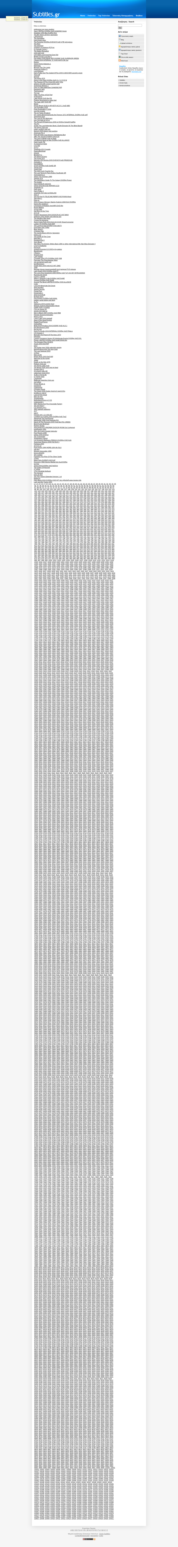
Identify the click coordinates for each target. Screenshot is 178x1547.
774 (64, 542)
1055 (54, 566)
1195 (96, 578)
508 (99, 520)
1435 (41, 604)
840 (53, 547)
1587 (76, 618)
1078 (76, 567)
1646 (98, 624)
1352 (72, 595)
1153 (79, 575)
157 (78, 493)
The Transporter (39, 437)
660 (67, 533)
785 (102, 542)
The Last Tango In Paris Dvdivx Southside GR (50, 173)
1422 (63, 602)
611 (56, 529)
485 (99, 518)
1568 (72, 617)
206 (88, 497)
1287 (103, 587)
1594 (107, 618)
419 (109, 513)
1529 (58, 613)
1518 (89, 611)
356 (49, 509)
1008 (86, 560)
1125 (40, 573)
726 (57, 538)
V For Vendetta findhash (42, 471)
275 (88, 502)
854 (102, 547)
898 (95, 551)
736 (92, 538)
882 (39, 551)
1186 (58, 578)
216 (42, 498)
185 (95, 495)
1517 (85, 611)
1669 (41, 627)
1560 (36, 617)
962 (78, 557)
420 (113, 513)
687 (81, 535)
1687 (41, 629)
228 (85, 498)
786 (106, 542)
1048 (103, 564)
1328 (45, 593)
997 (39, 560)
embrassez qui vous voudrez (44, 29)
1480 (81, 607)
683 (67, 535)
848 (81, 547)
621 (92, 529)
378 (46, 511)
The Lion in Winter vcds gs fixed (45, 138)
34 (113, 484)
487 (106, 518)
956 (57, 557)
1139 (101, 573)
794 (53, 544)
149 (49, 493)
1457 (58, 606)
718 (109, 537)
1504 (107, 609)
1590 (89, 618)
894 (81, 551)
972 (113, 557)
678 (49, 535)
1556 (98, 615)
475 (64, 518)
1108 (49, 571)
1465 (94, 606)
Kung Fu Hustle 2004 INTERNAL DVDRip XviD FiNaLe (53, 331)
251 (85, 500)
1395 (103, 598)
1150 (66, 575)
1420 (54, 602)
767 (39, 542)
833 (109, 546)
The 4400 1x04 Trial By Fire (43, 171)
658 (60, 533)
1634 (45, 624)
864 (57, 549)
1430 (98, 602)
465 (109, 517)
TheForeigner (39, 91)
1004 (68, 560)
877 (102, 549)
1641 (76, 624)
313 (60, 506)
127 (53, 491)
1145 (45, 575)
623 (99, 529)
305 (113, 504)
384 (67, 511)
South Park (38, 169)
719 (113, 537)
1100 (94, 569)
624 (102, 529)
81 (72, 487)
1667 (111, 626)
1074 (58, 567)
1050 (111, 564)
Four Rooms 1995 (40, 433)
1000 (50, 560)
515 (42, 522)
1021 (63, 562)
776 (71, 542)
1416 (36, 602)
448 (49, 517)
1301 (85, 589)
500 (71, 520)
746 (46, 540)
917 (81, 553)
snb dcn (36, 449)
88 (90, 487)
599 (95, 527)
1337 (85, 593)
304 (109, 504)
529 (92, 522)
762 (102, 540)
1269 (103, 586)
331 (42, 507)
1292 (45, 589)
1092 (58, 569)
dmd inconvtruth (39, 295)
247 (71, 500)
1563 (50, 617)
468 (39, 518)
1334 (72, 593)
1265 (85, 586)
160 (88, 493)
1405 (67, 600)
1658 (72, 626)
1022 (67, 562)
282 (113, 502)
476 (67, 518)
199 (64, 497)
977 (49, 558)
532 (102, 522)
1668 (36, 627)
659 (64, 533)
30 (102, 484)
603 (109, 527)
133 (74, 491)
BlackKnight (38, 251)
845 (71, 547)
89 (93, 487)
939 (78, 555)
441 (106, 515)
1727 (58, 633)
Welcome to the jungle (42, 358)
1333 (67, 593)
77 (61, 487)
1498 (81, 609)
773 (60, 542)
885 (49, 551)
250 (81, 500)
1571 (85, 617)
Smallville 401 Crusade (42, 149)
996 (35, 560)
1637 (58, 624)
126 (49, 491)
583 (39, 527)
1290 (36, 589)
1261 (67, 586)
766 (35, 542)
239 (42, 500)
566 (60, 526)
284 (39, 504)
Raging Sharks (39, 426)
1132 (71, 573)
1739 (111, 633)
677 (46, 535)
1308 (36, 591)
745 (42, 540)
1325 (111, 591)
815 (46, 546)
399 (39, 513)
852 (95, 547)
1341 (103, 593)
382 (60, 511)
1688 (45, 629)
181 (81, 495)
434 (81, 515)
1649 (111, 624)
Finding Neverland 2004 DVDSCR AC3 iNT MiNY (51, 215)
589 (60, 527)
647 (102, 531)
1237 (41, 584)
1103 (107, 569)
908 (49, 553)
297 (85, 504)
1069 (36, 567)
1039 (63, 564)
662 (74, 533)
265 (53, 502)
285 (42, 504)
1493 (58, 609)
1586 (72, 618)
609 (49, 529)
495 (53, 520)
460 (92, 517)
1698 (89, 629)
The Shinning (38, 46)
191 (35, 497)
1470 (36, 607)
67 (35, 487)
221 (60, 498)
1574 (98, 617)
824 (78, 546)
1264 (81, 586)
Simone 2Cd (38, 178)
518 (53, 522)
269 (67, 502)
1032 (111, 562)
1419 (50, 602)
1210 (81, 580)
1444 (81, 604)
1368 (63, 597)
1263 (76, 586)
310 (49, 506)
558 (113, 524)
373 (109, 509)
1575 (103, 617)
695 (109, 535)
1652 (45, 626)
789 (35, 544)
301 (99, 504)
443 (113, 515)
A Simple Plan (39, 231)
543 (60, 524)
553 (95, 524)
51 (74, 486)
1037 (54, 564)
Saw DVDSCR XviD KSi (42, 184)
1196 (101, 578)
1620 (63, 622)
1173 (83, 577)
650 (113, 531)
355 (46, 509)
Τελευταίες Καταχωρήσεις (122, 16)
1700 (98, 629)
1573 (94, 617)
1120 (99, 571)
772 (57, 542)
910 (57, 553)
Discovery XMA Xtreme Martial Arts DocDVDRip (50, 462)
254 (95, 500)
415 (95, 513)
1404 (63, 600)
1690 (54, 629)
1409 (85, 600)
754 (74, 540)
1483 (94, 607)
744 (39, 540)
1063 (89, 566)
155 (71, 493)
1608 (89, 620)
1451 (111, 604)
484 (95, 518)
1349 (58, 595)
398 (35, 513)
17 (68, 484)
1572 (89, 617)
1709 (58, 631)
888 (60, 551)
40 (46, 486)
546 (71, 524)
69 (40, 487)
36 (35, 486)
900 (102, 551)
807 (99, 544)
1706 (45, 631)
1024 (76, 562)
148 (46, 493)
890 (67, 551)
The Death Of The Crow (42, 237)
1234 (107, 582)
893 (78, 551)
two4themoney (39, 264)
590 (64, 527)
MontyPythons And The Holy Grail (46, 349)
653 (42, 533)
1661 (85, 626)
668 (95, 533)
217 (46, 498)
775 (67, 542)
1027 (89, 562)
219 (53, 498)
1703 (111, 629)
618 (81, 529)
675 (39, 535)
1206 (63, 580)
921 (95, 553)
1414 (107, 600)
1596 (36, 620)
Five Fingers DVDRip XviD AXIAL (45, 298)
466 (113, 517)
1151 (71, 575)
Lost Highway (39, 71)
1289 (111, 587)
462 (99, 517)
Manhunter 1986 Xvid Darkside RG (46, 420)
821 (67, 546)
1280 (72, 587)
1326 (36, 593)
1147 (53, 575)
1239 (50, 584)
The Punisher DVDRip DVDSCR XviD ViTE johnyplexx (53, 42)
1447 (94, 604)
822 (71, 546)
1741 (41, 635)
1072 (50, 567)
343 (85, 507)
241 (49, 500)
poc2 (35, 346)
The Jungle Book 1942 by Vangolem (47, 233)
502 (78, 520)
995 (113, 558)
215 (39, 498)
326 (106, 506)
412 (85, 513)
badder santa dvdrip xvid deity (44, 300)
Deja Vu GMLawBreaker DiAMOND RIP (48, 87)
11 (53, 484)
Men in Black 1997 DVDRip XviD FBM (47, 313)
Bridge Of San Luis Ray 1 (43, 57)
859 (39, 549)
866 (64, 549)
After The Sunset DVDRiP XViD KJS (46, 137)
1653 (50, 626)
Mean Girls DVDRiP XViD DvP (44, 460)
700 (46, 537)
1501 (94, 609)
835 (35, 547)
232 (99, 498)
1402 (54, 600)
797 (64, 544)
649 (109, 531)
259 (113, 500)
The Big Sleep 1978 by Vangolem (46, 35)
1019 (54, 562)
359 (60, 509)
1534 (81, 613)
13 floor (36, 353)
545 (67, 524)
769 (46, 542)
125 (46, 491)
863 (53, 549)
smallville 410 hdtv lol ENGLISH (45, 193)
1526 (45, 613)
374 (113, 509)
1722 (36, 633)
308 (42, 506)
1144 (40, 575)
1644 (89, 624)
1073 (54, 567)
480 (81, 518)
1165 (49, 577)
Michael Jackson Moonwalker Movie (47, 306)
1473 (50, 607)
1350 (63, 595)
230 (92, 498)
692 (99, 535)
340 (74, 507)
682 (64, 535)
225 (74, 498)
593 (74, 527)
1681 (94, 627)
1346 (45, 595)
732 (78, 538)
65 (111, 486)
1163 (40, 577)
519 (57, 522)
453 (67, 517)
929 (42, 555)
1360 (107, 595)
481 (85, 518)
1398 (36, 600)
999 (46, 560)
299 (92, 504)
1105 (36, 571)
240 (46, 500)
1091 (54, 569)
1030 (103, 562)
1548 (63, 615)
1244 (72, 584)
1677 (76, 627)
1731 (76, 633)
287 (49, 504)
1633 (41, 624)
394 (102, 511)
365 (81, 509)
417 (102, 513)
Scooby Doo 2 (39, 369)
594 (78, 527)
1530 (63, 613)
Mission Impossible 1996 (42, 451)
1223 (58, 582)
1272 (36, 587)
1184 (49, 578)
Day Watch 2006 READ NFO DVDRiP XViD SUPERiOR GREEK (56, 58)
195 (49, 497)
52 (77, 486)
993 (106, 558)
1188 (66, 578)
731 (74, 538)
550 (85, 524)
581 (113, 526)
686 (78, 535)
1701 (103, 629)
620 (88, 529)
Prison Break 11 (39, 384)
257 (106, 500)
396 (109, 511)
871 (81, 549)
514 (39, 522)
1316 (72, 591)
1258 (54, 586)
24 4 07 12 (37, 446)
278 (99, 502)
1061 (81, 566)
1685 (111, 627)
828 (92, 546)
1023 (72, 562)
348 (102, 507)
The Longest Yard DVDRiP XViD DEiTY (48, 226)
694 (106, 535)
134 (78, 491)
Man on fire (38, 355)
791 (42, 544)
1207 (67, 580)
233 (102, 498)
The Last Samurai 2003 (42, 351)
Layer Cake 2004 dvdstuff (43, 318)
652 (39, 533)
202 (74, 497)
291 (64, 504)
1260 (63, 586)
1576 (107, 617)
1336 (81, 593)
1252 (107, 584)
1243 (67, 584)
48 (67, 486)
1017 (45, 562)
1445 (85, 604)
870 (78, 549)
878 (106, 549)
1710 (63, 631)
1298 (72, 589)
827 (88, 546)
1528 (54, 613)
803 (85, 544)
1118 (91, 571)
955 (53, 557)
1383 (50, 598)
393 (99, 511)
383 (64, 511)
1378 (107, 597)
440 (102, 515)
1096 (76, 569)
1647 (103, 624)
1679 (85, 627)
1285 (94, 587)
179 (74, 495)
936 (67, 555)
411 (81, 513)
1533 (76, 613)
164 (102, 493)
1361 (111, 595)
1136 (88, 573)
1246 (81, 584)
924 (106, 553)
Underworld (38, 387)
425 (49, 515)
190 (113, 495)
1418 (45, 602)
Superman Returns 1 (41, 86)
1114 (74, 571)
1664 (98, 626)
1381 (41, 598)
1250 (98, 584)
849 (85, 547)
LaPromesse (38, 37)
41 (48, 486)
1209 (76, 580)
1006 (77, 560)
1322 (98, 591)
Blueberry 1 (38, 155)
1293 (50, 589)
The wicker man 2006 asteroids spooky (48, 347)
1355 (85, 595)
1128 (53, 573)
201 (71, 497)
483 (92, 518)
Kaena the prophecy (41, 204)
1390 (81, 598)
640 (78, 531)
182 (85, 495)
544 (64, 524)
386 (74, 511)
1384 (54, 598)
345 (92, 507)
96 (111, 487)
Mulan (36, 104)
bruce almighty (39, 453)
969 (102, 557)
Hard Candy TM (39, 142)
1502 (98, 609)
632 (49, 531)
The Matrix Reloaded (41, 51)
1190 (75, 578)
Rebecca (37, 478)
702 (53, 537)
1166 (53, 577)
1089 (45, 569)
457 (81, 517)
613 (63, 529)
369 (95, 509)
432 (74, 515)
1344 (36, 595)
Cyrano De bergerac (41, 220)
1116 (82, 571)
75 (56, 487)
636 (64, 531)
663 (78, 533)
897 (92, 551)
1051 (36, 566)
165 (106, 493)
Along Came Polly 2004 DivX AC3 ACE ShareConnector (53, 222)
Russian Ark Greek (40, 275)
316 (70, 506)
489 (113, 518)
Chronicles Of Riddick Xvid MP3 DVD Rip (48, 206)
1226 (72, 582)
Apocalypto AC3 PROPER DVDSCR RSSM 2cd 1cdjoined (54, 427)
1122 (108, 571)
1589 (85, 618)
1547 (58, 615)
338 (67, 507)
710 (81, 537)
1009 (90, 560)
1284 (89, 587)
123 (39, 491)
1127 (49, 573)
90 (95, 487)
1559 (111, 615)
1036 (50, 564)
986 (81, 558)
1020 (58, 562)
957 (60, 557)
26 (92, 484)
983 (71, 558)
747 (49, 540)
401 (46, 513)
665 (85, 533)
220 (57, 498)
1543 (41, 615)
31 (105, 484)
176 (64, 495)
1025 (81, 562)
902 (109, 551)
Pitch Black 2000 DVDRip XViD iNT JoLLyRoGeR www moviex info (57, 480)
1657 (67, 626)
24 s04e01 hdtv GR (41, 371)
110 (76, 489)
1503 (103, 609)
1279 (67, 587)
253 (92, 500)
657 (57, 533)
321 (88, 506)
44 (56, 486)
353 (39, 509)
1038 (58, 564)
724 (49, 538)
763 (106, 540)
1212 (89, 580)
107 (65, 489)
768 (42, 542)
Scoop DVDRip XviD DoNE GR (45, 166)
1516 (80, 611)
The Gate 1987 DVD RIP (42, 102)
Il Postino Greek (39, 389)
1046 (94, 564)
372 (106, 509)
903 (113, 551)
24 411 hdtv (38, 209)
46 (61, 486)
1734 (89, 633)
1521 (103, 611)
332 (46, 507)
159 (85, 493)
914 (70, 553)
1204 (54, 580)
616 (74, 529)
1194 (92, 578)
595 (81, 527)
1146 (49, 575)
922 (99, 553)
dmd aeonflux (39, 287)
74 (54, 487)
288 (53, 504)
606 (39, 529)
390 (88, 511)
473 (57, 518)
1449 (103, 604)
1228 (81, 582)
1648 (107, 624)
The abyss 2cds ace (41, 127)
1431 (103, 602)
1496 (72, 609)
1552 (81, 615)
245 (64, 500)
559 (35, 526)
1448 (98, 604)
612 (60, 529)
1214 (98, 580)
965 (88, 557)
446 (42, 517)
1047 (98, 564)
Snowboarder (39, 398)
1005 (72, 560)
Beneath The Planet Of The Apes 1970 (47, 335)
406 (64, 513)
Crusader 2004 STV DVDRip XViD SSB (48, 258)
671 (106, 533)
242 (53, 500)
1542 (36, 615)
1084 (103, 567)
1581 (50, 618)
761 (99, 540)
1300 (81, 589)
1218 (36, 582)
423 (42, 515)
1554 (89, 615)
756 (81, 540)
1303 (94, 589)
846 (74, 547)
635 (60, 531)
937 (71, 555)
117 (99, 489)
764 (109, 540)
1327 (41, 593)
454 (71, 517)
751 (64, 540)
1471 (41, 607)
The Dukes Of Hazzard (42, 467)
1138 (96, 573)
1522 (107, 611)
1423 (67, 602)
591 (67, 527)
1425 (76, 602)
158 (81, 493)
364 (78, 509)
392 (95, 511)
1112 (66, 571)
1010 (95, 560)
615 (70, 529)
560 (39, 526)
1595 (111, 618)
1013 (108, 560)
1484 (98, 607)
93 (103, 487)
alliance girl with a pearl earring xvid (46, 84)
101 (44, 489)
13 (58, 484)
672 (109, 533)
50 (72, 486)
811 (113, 544)
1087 (36, 569)
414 (92, 513)
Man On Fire (38, 397)
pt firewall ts (38, 97)
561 (42, 526)
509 (102, 520)
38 (40, 486)
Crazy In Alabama (40, 246)
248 (74, 500)
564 (53, 526)
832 (106, 546)
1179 (109, 577)
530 (95, 522)
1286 (98, 587)
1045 (89, 564)
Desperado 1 (38, 293)
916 (77, 553)
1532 (72, 613)
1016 (41, 562)
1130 (62, 573)
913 (67, 553)
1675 (67, 627)
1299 (76, 589)
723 (46, 538)
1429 (94, 602)
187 (102, 495)
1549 (67, 615)
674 (35, 535)
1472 (45, 607)
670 (102, 533)
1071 (45, 567)
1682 (98, 627)
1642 (81, 624)
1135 (83, 573)
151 (57, 493)
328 (113, 506)
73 (51, 487)
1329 (50, 593)
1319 (85, 591)
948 (109, 555)
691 (95, 535)
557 (109, 524)
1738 (107, 633)
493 (46, 520)
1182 (40, 578)
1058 (67, 566)
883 (42, 551)
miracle (36, 153)
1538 (98, 613)
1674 (63, 627)
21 (79, 484)
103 (51, 489)
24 (86, 484)
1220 (45, 582)
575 (92, 526)
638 (71, 531)
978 (53, 558)
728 (64, 538)
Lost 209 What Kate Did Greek (44, 286)
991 (99, 558)
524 (74, 522)
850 (88, 547)
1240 (54, 584)
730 (71, 538)
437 (92, 515)
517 (49, 522)
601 (102, 527)
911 (60, 553)
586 (49, 527)
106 (62, 489)
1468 (107, 606)
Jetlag (36, 360)
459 (88, 517)
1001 (55, 560)
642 (85, 531)
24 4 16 (36, 213)
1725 (50, 633)
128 (57, 491)
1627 (94, 622)
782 (92, 542)
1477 (67, 607)
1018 (50, 562)
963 (81, 557)
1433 (111, 602)
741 (109, 538)
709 (78, 537)
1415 (111, 600)
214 (35, 498)
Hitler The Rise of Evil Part (43, 95)
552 (92, 524)
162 (95, 493)
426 (53, 515)
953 (46, 557)
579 (106, 526)
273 (81, 502)
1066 (103, 566)
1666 (107, 626)
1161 (113, 575)
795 (57, 544)
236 (113, 498)
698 (39, 537)
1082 (94, 567)
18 (71, 484)
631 (46, 531)
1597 (41, 620)
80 (69, 487)
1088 (41, 569)
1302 (89, 589)
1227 (76, 582)
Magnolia (37, 66)
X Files (36, 458)
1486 (107, 607)
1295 (58, 589)
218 (49, 498)
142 (106, 491)
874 (92, 549)
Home (82, 16)
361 (67, 509)
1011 (99, 560)
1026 (85, 562)
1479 (76, 607)
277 (95, 502)
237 (35, 500)
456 (78, 517)
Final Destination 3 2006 (42, 109)
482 (88, 518)
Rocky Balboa (39, 207)
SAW (35, 267)
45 (59, 486)
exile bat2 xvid (39, 53)
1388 (72, 598)
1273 (41, 587)
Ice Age (36, 464)
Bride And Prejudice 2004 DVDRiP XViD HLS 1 (50, 326)
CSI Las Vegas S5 (40, 309)
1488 (36, 609)
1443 (76, 604)
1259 (58, 586)
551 (88, 524)
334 (53, 507)
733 (81, 538)
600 (99, 527)
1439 (58, 604)
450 (57, 517)
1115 (78, 571)
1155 (88, 575)
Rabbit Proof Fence (41, 322)
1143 (36, 575)
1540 (107, 613)
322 (92, 506)
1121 (104, 571)
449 (53, 517)
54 (82, 486)
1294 (54, 589)
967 (95, 557)
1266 (89, 586)
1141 (109, 573)
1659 (76, 626)
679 (53, 535)
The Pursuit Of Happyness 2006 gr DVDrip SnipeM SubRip (54, 122)
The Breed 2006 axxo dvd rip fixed (46, 367)
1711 (67, 631)
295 (78, 504)
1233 (103, 582)
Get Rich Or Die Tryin (41, 211)
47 (64, 486)
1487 (111, 607)
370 (99, 509)
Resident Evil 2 (39, 240)
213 (113, 497)
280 (106, 502)
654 (46, 533)
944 (95, 555)
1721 (111, 631)
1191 (79, 578)
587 (53, 527)
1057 (63, 566)
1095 (72, 569)
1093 (63, 569)
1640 (72, 624)
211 (106, 497)
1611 (103, 620)
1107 (45, 571)
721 (39, 538)
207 (92, 497)
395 (106, 511)
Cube (36, 284)
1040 (67, 564)
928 (39, 555)
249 (78, 500)
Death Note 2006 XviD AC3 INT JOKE (47, 266)
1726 (54, 633)
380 (53, 511)
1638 (63, 624)
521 (64, 522)
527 (85, 522)
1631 (111, 622)
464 (106, 517)
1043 (81, 564)
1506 (36, 611)
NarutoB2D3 (38, 164)
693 (102, 535)
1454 (45, 606)
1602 (63, 620)
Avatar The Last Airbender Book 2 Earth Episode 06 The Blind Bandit (58, 126)
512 (113, 520)
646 (99, 531)
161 (92, 493)
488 (109, 518)
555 (102, 524)
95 (108, 487)
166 (109, 493)
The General (38, 473)
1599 (50, 620)
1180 (113, 577)
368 (92, 509)
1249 (94, 584)
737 (95, 538)
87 (87, 487)
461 (95, 517)
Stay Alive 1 (38, 198)
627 (113, 529)
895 (85, 551)
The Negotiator (39, 38)
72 (48, 487)
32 (107, 484)
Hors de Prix (38, 475)
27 (94, 484)
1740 (36, 635)
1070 (41, 567)
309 (46, 506)
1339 (94, 593)
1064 (94, 566)
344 (88, 507)
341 (78, 507)
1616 (45, 622)
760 (95, 540)
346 (95, 507)
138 (92, 491)
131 (67, 491)
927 (35, 555)
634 (57, 531)
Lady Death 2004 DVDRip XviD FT (46, 271)
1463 (85, 606)
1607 (85, 620)
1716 (89, 631)
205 (85, 497)
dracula (36, 77)
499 (67, 520)
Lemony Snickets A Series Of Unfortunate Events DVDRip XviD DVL (58, 338)
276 (92, 502)
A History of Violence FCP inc (44, 47)
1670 (45, 627)
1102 (102, 569)
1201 (41, 580)
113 (86, 489)
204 (81, 497)
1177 (101, 577)
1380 (36, 598)
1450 (107, 604)
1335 (76, 593)
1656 (63, 626)
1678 (81, 627)
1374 (89, 597)
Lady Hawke (38, 257)
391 (92, 511)
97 (113, 487)
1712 (72, 631)
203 (78, 497)
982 (67, 558)
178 (71, 495)
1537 (94, 613)
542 (57, 524)
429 (64, 515)
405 (60, 513)
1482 (89, 607)
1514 (72, 611)
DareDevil (37, 386)
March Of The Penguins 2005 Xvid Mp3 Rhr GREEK (52, 422)
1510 (54, 611)
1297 (67, 589)
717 (106, 537)
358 (57, 509)
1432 (107, 602)
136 (85, 491)
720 (35, 538)
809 (106, 544)
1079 (81, 567)
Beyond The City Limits (42, 67)
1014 (112, 560)
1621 (67, 622)
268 (64, 502)
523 (71, 522)
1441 (67, 604)
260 (35, 502)
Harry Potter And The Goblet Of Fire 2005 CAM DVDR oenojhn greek (58, 73)
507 (95, 520)
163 (99, 493)
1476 (63, 607)
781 (88, 542)
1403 (58, 600)
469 (42, 518)
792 (46, 544)
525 (78, 522)
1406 (72, 600)
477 (71, 518)
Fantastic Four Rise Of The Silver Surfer (48, 457)
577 (99, 526)
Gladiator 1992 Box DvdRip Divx (45, 33)
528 (88, 522)
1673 (58, 627)
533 (106, 522)
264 (49, 502)
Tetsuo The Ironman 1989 (43, 177)
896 (88, 551)
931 (49, 555)
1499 (85, 609)
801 (78, 544)
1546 (54, 615)
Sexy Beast (38, 242)
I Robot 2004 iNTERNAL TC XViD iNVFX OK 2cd (51, 60)
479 (78, 518)
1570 (81, 617)
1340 (98, 593)
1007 (81, 560)
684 (71, 535)
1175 (92, 577)
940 (81, 555)
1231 (94, 582)
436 (88, 515)
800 (74, 544)
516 (46, 522)
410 (78, 513)
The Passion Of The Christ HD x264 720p (48, 82)
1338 (89, 593)
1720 (107, 631)
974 (39, 558)
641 (81, 531)
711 (85, 537)
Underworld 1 (39, 402)
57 (90, 486)
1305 (103, 589)
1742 (45, 635)
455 (74, 517)
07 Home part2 (39, 377)
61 (100, 486)
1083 (98, 567)
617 (77, 529)
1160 (109, 575)
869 (74, 549)
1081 (89, 567)
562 (46, 526)
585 (46, 527)
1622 (72, 622)
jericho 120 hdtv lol (40, 311)
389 (85, 511)
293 (71, 504)
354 (42, 509)
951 (39, 557)
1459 (67, 606)
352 (35, 509)
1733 (85, 633)
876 (99, 549)
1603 (67, 620)
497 (60, 520)
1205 (58, 580)
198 (60, 497)
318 (77, 506)
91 (98, 487)
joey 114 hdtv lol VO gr (42, 120)
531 (99, 522)
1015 (36, 562)
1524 (36, 613)
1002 (59, 560)
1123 (112, 571)
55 (85, 486)
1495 (67, 609)
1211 (85, 580)
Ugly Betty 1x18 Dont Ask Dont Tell (46, 55)
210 (102, 497)
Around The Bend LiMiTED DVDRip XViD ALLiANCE (52, 282)
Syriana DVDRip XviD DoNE (44, 280)
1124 (36, 573)
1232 (98, 582)
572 (81, 526)
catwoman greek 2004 (42, 373)
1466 (98, 606)
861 (46, 549)
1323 (103, 591)
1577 (111, 617)
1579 (41, 618)
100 (41, 489)
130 (64, 491)
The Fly (36, 124)
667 (92, 533)
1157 (96, 575)
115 (92, 489)
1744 (54, 635)
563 (49, 526)
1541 (111, 613)
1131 (66, 573)
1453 (41, 606)
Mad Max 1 (38, 238)
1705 (41, 631)
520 (60, 522)
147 (42, 493)
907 (46, 553)
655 (49, 533)
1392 (89, 598)
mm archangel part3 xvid (42, 262)
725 (53, 538)
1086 (111, 567)
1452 (36, 606)
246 (67, 500)
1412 (98, 600)
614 (67, 529)
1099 (89, 569)
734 (85, 538)
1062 (85, 566)
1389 (76, 598)
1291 (41, 589)
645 (95, 531)
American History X (40, 69)
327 (109, 506)
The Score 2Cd (39, 158)
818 (57, 546)
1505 (111, 609)
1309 (41, 591)
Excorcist (37, 247)
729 (67, 538)
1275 (50, 587)
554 (99, 524)
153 (64, 493)
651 (35, 533)
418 (106, 513)
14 (60, 484)
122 (35, 491)
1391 (85, 598)
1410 (89, 600)
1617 (50, 622)
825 (81, 546)
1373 (85, 597)
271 (74, 502)
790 (39, 544)
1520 (98, 611)
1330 (54, 593)
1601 (58, 620)
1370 (72, 597)
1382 (45, 598)
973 (35, 558)
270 (71, 502)
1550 (72, 615)
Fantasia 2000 (39, 444)
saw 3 (36, 413)
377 (42, 511)
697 (35, 537)
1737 (103, 633)
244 (60, 500)
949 (113, 555)
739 (102, 538)
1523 (111, 611)
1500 (89, 609)
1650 (36, 626)
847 (78, 547)
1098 (85, 569)
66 (113, 486)
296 (81, 504)
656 (53, 533)
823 (74, 546)
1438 (54, 604)
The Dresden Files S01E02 (43, 342)
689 (88, 535)
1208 (72, 580)
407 (67, 513)
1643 (85, 624)
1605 (76, 620)
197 (57, 497)
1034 (41, 564)
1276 (54, 587)
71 (46, 487)
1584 (63, 618)
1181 (36, 578)
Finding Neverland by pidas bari (45, 100)
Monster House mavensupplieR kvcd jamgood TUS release (55, 269)
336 (60, 507)
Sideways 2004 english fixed (44, 304)
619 (85, 529)
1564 (54, 617)
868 (71, 549)
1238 (45, 584)
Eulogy (36, 62)
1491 (50, 609)
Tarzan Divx (38, 167)
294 (74, 504)
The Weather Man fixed (42, 218)
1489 (41, 609)
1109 (53, 571)
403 (53, 513)
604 (113, 527)
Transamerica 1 (39, 175)
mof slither (37, 382)
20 (76, 484)
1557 (103, 615)
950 (35, 557)
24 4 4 (36, 147)
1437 (50, 604)
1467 (103, 606)
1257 (50, 586)
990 (95, 558)
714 (95, 537)
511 (109, 520)
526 (81, 522)
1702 (107, 629)
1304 (98, 589)
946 (102, 555)
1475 (58, 607)
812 (35, 546)
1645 (94, 624)
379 (49, 511)
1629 (103, 622)
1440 (63, 604)
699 (42, 537)
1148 (58, 575)
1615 (41, 622)
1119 (95, 571)
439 (99, 515)
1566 (63, 617)
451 (60, 517)
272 (78, 502)
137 (88, 491)
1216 (107, 580)
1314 (63, 591)
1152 (75, 575)
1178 (105, 577)
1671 (50, 627)
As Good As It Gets (40, 144)
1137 (92, 573)
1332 (63, 593)
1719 (103, 631)
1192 (83, 578)
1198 (109, 578)
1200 (36, 580)
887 (57, 551)
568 (67, 526)
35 (115, 484)
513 (35, 522)
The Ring (37, 44)
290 (60, 504)
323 (95, 506)
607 (42, 529)
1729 (67, 633)
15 (63, 484)
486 (102, 518)
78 (64, 487)
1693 (67, 629)
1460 (72, 606)
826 (85, 546)
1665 (103, 626)
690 (92, 535)
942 (88, 555)
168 (35, 495)
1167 (58, 577)
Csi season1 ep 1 (40, 407)
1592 (98, 618)
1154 (83, 575)
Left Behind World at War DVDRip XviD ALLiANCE (51, 140)
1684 (107, 627)
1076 (67, 567)
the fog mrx (38, 329)
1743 (50, 635)
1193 (88, 578)
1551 (76, 615)
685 (74, 535)
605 (35, 529)
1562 (45, 617)
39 (43, 486)
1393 (94, 598)
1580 (45, 618)
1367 (58, 597)
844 (67, 547)
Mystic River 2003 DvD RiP (43, 357)
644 (92, 531)
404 (57, 513)
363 (74, 509)
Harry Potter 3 (39, 191)
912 (63, 553)
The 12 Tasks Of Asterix (42, 113)
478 (74, 518)
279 (102, 502)
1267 (94, 586)
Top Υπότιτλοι (104, 16)
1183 (45, 578)
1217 (111, 580)
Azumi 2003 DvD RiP (41, 344)
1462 (81, 606)
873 (88, 549)
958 (64, 557)
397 (113, 511)
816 (49, 546)
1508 (45, 611)
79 (67, 487)
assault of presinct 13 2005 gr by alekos (48, 249)
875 (95, 549)
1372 (81, 597)
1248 (89, 584)
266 (57, 502)
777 (74, 542)
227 (81, 498)
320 (85, 506)
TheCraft (37, 75)
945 (99, 555)
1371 (76, 597)
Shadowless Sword (41, 438)
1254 (36, 586)
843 (64, 547)
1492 (54, 609)
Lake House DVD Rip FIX (43, 98)
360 (64, 509)
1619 (58, 622)
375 (35, 511)
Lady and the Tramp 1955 (43, 482)
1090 (50, 569)
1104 (111, 569)
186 (99, 495)
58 (93, 486)
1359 (103, 595)
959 (67, 557)
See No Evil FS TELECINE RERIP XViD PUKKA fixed (52, 197)
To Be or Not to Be (40, 375)
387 (78, 511)
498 (64, 520)
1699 (94, 629)
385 (71, 511)
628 (35, 531)
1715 (85, 631)
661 (71, 533)
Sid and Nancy (39, 406)
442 (109, 515)
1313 (58, 591)
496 (57, 520)
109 (72, 489)
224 (71, 498)
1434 (36, 604)
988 (88, 558)
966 (92, 557)
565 (57, 526)
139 (95, 491)
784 (99, 542)
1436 (45, 604)
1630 (107, 622)
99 (38, 489)
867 (67, 549)
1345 (41, 595)
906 (42, 553)
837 (42, 547)
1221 (50, 582)
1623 (76, 622)
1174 (88, 577)
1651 (41, 626)
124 (42, 491)
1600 (54, 620)
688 (85, 535)
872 (85, 549)
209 (99, 497)
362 (71, 509)
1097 (81, 569)
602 (106, 527)
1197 (105, 578)
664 (81, 533)
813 (39, 546)
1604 (72, 620)
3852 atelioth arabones (42, 409)
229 (88, 498)
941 (85, 555)
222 (64, 498)
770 (49, 542)
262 (42, 502)
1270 (107, 586)
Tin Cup (36, 93)
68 (38, 487)
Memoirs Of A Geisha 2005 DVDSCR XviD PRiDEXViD (53, 160)
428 (60, 515)
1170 (71, 577)
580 (109, 526)
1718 (98, 631)
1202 (45, 580)
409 (74, 513)
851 (92, 547)
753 (71, 540)
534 (109, 522)
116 (96, 489)
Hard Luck (37, 235)
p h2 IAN (37, 146)
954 (49, 557)
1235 (111, 582)
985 (78, 558)
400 (42, 513)
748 (53, 540)
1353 (76, 595)
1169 (66, 577)
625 (106, 529)
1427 (85, 602)
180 (78, 495)
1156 (92, 575)
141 (102, 491)
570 (74, 526)
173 (53, 495)
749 (57, 540)
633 (53, 531)
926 (113, 553)
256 (102, 500)
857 (113, 547)
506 (92, 520)
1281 (76, 587)
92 (100, 487)
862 (49, 549)
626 (109, 529)
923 (102, 553)
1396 (107, 598)
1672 (54, 627)
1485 (103, 607)
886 (53, 551)
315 (67, 506)
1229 (85, 582)
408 (71, 513)
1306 (107, 589)
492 (42, 520)
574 (88, 526)
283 (35, 504)
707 (71, 537)
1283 (85, 587)
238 (39, 500)
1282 (81, 587)
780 (85, 542)
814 (42, 546)
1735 (94, 633)
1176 (96, 577)
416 (99, 513)
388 (81, 511)
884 (46, 551)
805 (92, 544)
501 (74, 520)
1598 (45, 620)
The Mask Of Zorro (40, 157)
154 (67, 493)
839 (49, 547)
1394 (98, 598)
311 (53, 506)
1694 (72, 629)
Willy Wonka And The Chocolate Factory (48, 404)
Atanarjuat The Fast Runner (43, 418)
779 (81, 542)
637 (67, 531)
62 (103, 486)
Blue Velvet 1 (38, 229)
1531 (67, 613)
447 (46, 517)
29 (100, 484)
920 (92, 553)
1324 (107, 591)
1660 (81, 626)
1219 (41, 582)
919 (88, 553)
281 (109, 502)
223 (67, 498)
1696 (81, 629)
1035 (45, 564)
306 (35, 506)
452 (64, 517)
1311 (49, 591)
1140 (105, 573)
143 (109, 491)
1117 (87, 571)
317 (74, 506)
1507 (41, 611)
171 (46, 495)
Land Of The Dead (40, 395)
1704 (36, 631)
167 (113, 493)
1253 (111, 584)
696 (113, 535)
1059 (72, 566)
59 (95, 486)
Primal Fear (38, 291)
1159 (105, 575)
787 (109, 542)
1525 (41, 613)
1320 (89, 591)
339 (71, 507)
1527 (50, 613)
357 (53, 509)
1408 (81, 600)
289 (57, 504)
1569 (76, 617)
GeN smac (37, 189)
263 (46, 502)
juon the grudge (39, 111)
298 (88, 504)
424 (46, 515)
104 (55, 489)
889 (64, 551)
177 (67, 495)
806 (95, 544)
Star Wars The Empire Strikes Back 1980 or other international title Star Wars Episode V (65, 244)
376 (39, 511)
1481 (85, 607)
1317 (76, 591)
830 (99, 546)
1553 (85, 615)
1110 (58, 571)
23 (84, 484)
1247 (85, 584)
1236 (36, 584)
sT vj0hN (37, 469)
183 (88, 495)
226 (78, 498)
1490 (45, 609)
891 (71, 551)
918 (85, 553)
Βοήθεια (139, 16)
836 (39, 547)
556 (106, 524)
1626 (89, 622)
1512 (63, 611)
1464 (89, 606)
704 (60, 537)
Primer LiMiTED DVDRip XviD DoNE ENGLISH (50, 340)
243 (57, 500)
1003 (64, 560)
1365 (50, 597)
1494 (63, 609)
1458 (63, 606)
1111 (62, 571)
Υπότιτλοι (92, 16)
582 (35, 527)
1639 (67, 624)
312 (56, 506)
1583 (58, 618)
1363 (41, 597)
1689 (50, 629)
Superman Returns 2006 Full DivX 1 (46, 442)
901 (106, 551)
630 (42, 531)
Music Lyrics (38, 317)
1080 (85, 567)
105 (58, 489)
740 (106, 538)
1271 (111, 586)
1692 (63, 629)
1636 (54, 624)
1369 (67, 597)
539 (46, 524)
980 (60, 558)
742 (113, 538)
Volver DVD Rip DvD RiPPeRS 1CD (46, 186)
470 (46, 518)
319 (81, 506)
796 (60, 544)
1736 (98, 633)
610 (53, 529)
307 (39, 506)
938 (74, 555)
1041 (72, 564)
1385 (58, 598)
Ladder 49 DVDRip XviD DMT (44, 224)
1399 (41, 600)
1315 (67, 591)
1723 (41, 633)
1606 (81, 620)
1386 (63, 598)
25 (89, 484)
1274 (45, 587)
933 (57, 555)
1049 (107, 564)
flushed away (38, 297)
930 (46, 555)
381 (57, 511)
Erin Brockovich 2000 (41, 327)
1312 (54, 591)
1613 (111, 620)
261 (39, 502)
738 (99, 538)
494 (49, 520)
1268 (98, 586)
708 (74, 537)
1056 (58, 566)
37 (38, 486)
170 (42, 495)
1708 (54, 631)
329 (35, 507)
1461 (76, 606)
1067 (107, 566)
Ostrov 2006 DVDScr (41, 435)
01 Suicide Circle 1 (40, 49)
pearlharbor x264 (40, 429)
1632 (36, 624)
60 (98, 486)
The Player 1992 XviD (41, 366)
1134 (79, 573)
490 (35, 520)
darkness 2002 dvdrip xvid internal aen (47, 217)
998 (42, 560)
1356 (89, 595)
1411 (94, 600)
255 (99, 500)
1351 (67, 595)
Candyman (38, 378)
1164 (45, 577)
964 (85, 557)
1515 (76, 611)
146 (39, 493)
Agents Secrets (39, 289)
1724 (45, 633)
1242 (63, 584)
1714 (80, 631)
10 (50, 484)
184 (92, 495)
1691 (58, 629)
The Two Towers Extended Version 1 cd (48, 477)
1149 (62, 575)
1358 (98, 595)
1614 (36, 622)
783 (95, 542)
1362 (36, 597)
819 (60, 546)
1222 (54, 582)
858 (35, 549)
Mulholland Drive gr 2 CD (43, 400)
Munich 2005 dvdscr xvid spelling (45, 131)
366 (85, 509)
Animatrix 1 (38, 162)
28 (97, 484)
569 (71, 526)
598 (92, 527)
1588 (81, 618)
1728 (63, 633)
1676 (72, 627)
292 (67, 504)
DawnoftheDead (39, 151)
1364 (45, 597)
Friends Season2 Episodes (43, 315)
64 (108, 486)
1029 (98, 562)
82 (74, 487)
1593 (103, 618)
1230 (89, 582)
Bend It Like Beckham (41, 424)
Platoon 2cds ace (40, 364)
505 (88, 520)
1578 (36, 618)
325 (102, 506)
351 (113, 507)
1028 (94, 562)
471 (49, 518)
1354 (81, 595)
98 (35, 489)
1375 (94, 597)
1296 (63, 589)
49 (69, 486)
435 (85, 515)
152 (60, 493)
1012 (103, 560)
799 (71, 544)
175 (60, 495)
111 (79, 489)
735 (88, 538)
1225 (67, 582)
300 (95, 504)
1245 (76, 584)
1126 (45, 573)
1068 (111, 566)
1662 (89, 626)
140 (99, 491)
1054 (50, 566)
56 (87, 486)
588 (57, 527)
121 (113, 489)
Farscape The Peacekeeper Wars (46, 260)
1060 (76, 566)
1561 (41, 617)
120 (110, 489)
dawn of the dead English (43, 320)
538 (42, 524)
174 (57, 495)
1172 (79, 577)
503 (81, 520)
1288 (107, 587)
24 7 (35, 411)
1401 (50, 600)
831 (102, 546)
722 (42, 538)
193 (42, 497)
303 (106, 504)
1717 (94, 631)
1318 (80, 591)
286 (46, 504)
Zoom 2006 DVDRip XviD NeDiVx (46, 466)
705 (64, 537)
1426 (81, 602)
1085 (107, 567)
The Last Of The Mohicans (43, 118)
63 (106, 486)
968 (99, 557)
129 (60, 491)
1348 (54, 595)
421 (35, 515)
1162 (36, 577)
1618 (54, 622)
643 (88, 531)
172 (49, 495)
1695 (76, 629)
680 (57, 535)
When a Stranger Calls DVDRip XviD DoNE (49, 278)
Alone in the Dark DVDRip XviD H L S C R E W (50, 80)
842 (60, 547)
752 (67, 540)
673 (113, 533)
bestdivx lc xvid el (40, 393)
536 (35, 524)
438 (95, 515)
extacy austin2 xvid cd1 (42, 129)
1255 (41, 586)
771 (53, 542)
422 (39, 515)
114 (89, 489)
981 (64, 558)
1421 (58, 602)
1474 (54, 607)
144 (113, 491)
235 (109, 498)
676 (42, 535)
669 (99, 533)
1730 (72, 633)
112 (82, 489)
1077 (72, 567)
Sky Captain (38, 455)
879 (109, 549)
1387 (67, 598)
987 (85, 558)
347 (99, 507)
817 (53, 546)
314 (63, 506)
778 (78, 542)
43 (54, 486)
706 (67, 537)
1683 (103, 627)
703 (57, 537)
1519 (94, 611)
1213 (94, 580)
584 (42, 527)
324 (99, 506)
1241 (58, 584)
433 (78, 515)
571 (78, 526)
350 (109, 507)
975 (42, 558)
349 (106, 507)
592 (71, 527)
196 (53, 497)
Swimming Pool (39, 117)
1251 (103, 584)
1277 (58, 587)
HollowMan (38, 324)
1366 (54, 597)
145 (35, 493)
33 (110, 484)
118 (103, 489)
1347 (50, 595)
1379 (111, 597)
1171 (75, 577)
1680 (89, 627)
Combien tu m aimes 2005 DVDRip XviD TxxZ (50, 417)
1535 (85, 613)
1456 (54, 606)
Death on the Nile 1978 (42, 362)
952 (42, 557)
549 (81, 524)
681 (60, 535)
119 (106, 489)
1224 (63, 582)
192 (39, 497)
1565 (58, 617)
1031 (107, 562)
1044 (85, 564)
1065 (98, 566)
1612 (107, 620)
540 (49, 524)
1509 (50, 611)
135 (81, 491)
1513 (67, 611)
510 (106, 520)
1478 (72, 607)
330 (39, 507)
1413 (103, 600)
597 (88, 527)
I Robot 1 (37, 253)
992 (102, 558)
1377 (103, 597)
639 (74, 531)
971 (109, 557)
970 (106, 557)
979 (57, 558)
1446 (89, 604)
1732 (81, 633)
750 (60, 540)
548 (78, 524)
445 (39, 517)
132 (71, 491)
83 (77, 487)
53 (80, 486)
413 (88, 513)
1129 (58, 573)
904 (35, 553)
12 (55, 484)
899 (99, 551)
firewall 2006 (38, 255)
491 (39, 520)
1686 (36, 629)
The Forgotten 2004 (41, 107)
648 (106, 531)
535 (113, 522)
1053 (45, 566)
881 (35, 551)
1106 (40, 571)
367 (88, 509)
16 (66, 484)
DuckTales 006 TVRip (41, 227)
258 (109, 500)
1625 (85, 622)
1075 (63, 567)
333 (49, 507)
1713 (76, 631)
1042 (76, 564)
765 (113, 540)
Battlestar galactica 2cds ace (44, 380)
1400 (45, 600)
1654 (54, 626)
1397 (111, 598)
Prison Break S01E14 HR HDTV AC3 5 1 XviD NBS (52, 106)
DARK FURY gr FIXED (42, 307)
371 (102, 509)
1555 (94, 615)
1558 (107, 615)
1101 (98, 569)
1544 (45, 615)
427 (57, 515)
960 (71, 557)
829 (95, 546)
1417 (41, 602)
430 (67, 515)
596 (85, 527)
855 (106, 547)
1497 (76, 609)
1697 (85, 629)
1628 (98, 622)
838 (46, 547)
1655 (58, 626)
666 (88, 533)
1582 (54, 618)
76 (59, 487)
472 (53, 518)
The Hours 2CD (39, 78)
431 (71, 515)
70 (43, 487)
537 (39, 524)
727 (60, 538)
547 (74, 524)
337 (64, 507)
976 (46, 558)
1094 (67, 569)
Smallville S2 (38, 187)
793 (49, 544)
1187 (62, 578)
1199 (113, 578)
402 (49, 513)
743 (35, 540)
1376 (98, 597)
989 (92, 558)
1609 (94, 620)
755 (78, 540)
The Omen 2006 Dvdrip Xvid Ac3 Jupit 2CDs (49, 391)
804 (88, 544)
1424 (72, 602)
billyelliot (37, 337)
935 (64, 555)
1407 (76, 600)
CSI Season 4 (39, 333)
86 (85, 487)
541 (53, 524)
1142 (113, 573)
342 (81, 507)
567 (64, 526)
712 (88, 537)
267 (60, 502)
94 (106, 487)
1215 (103, 580)
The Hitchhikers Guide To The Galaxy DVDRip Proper (53, 180)
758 (88, 540)
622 (95, 529)
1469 (111, 606)
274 (85, 502)
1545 (50, 615)
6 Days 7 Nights (39, 277)
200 (67, 497)
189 (109, 495)
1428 (89, 602)
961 (74, 557)
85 (82, 487)
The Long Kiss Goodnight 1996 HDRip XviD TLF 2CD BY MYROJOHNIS (59, 273)
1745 (58, 635)
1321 (94, 591)
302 (102, 504)
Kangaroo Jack (39, 89)
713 (92, 537)
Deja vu (36, 200)
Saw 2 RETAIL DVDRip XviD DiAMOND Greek (50, 31)
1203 (50, 580)
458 (85, 517)
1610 (98, 620)
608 (46, 529)
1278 (63, 587)
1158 (101, 575)
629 (39, 531)
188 (106, 495)
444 (35, 517)
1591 (94, 618)
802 (81, 544)
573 (85, 526)
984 (74, 558)
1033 (36, 564)
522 (67, 522)
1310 (45, 591)
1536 (89, 613)
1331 (58, 593)
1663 (94, 626)
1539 (103, 613)
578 (102, 526)
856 (109, 547)
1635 (50, 624)
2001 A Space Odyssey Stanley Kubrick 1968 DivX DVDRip (55, 202)
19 (73, 484)
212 (109, 497)
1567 (67, 617)
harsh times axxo (40, 40)
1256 (45, 586)
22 (81, 484)
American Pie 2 (39, 133)
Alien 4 (36, 195)
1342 (107, 593)
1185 (53, 578)
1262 (72, 586)
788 (113, 542)
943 (92, 555)
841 (57, 547)
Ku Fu (36, 302)
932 (53, 555)
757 (85, 540)
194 (46, 497)
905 (39, 553)
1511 (58, 611)
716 (102, 537)
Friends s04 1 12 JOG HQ (43, 415)
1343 (111, 593)
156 (74, 493)
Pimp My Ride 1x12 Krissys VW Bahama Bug (50, 135)
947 (106, 555)
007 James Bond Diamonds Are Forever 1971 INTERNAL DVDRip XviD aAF (61, 115)
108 (69, 489)
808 (102, 544)
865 (60, 549)
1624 (81, 622)
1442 (72, 604)
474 (60, 518)
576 (95, 526)
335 (57, 507)
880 (113, 549)
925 (109, 553)
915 (74, 553)
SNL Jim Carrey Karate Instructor (45, 431)
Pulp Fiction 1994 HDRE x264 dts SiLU (48, 447)
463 (102, 517)
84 (80, 487)
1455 (50, 606)
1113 (70, 571)
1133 (75, 573)
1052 (41, 566)
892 (74, 551)
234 (106, 498)
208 (95, 497)
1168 (62, 577)
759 (92, 540)
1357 (94, 595)
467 (35, 518)
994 (109, 558)
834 (113, 546)
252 (88, 500)
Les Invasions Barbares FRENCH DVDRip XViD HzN (52, 440)
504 (85, 520)
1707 (50, 631)
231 (95, 498)
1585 (67, 618)
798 (67, 544)
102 (48, 489)
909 (53, 553)
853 (99, 547)
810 (109, 544)
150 (53, 493)
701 (49, 537)
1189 (71, 578)
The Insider (38, 182)
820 (64, 546)
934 (60, 555)
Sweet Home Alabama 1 (42, 64)
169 (39, 495)
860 (42, 549)
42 (51, 486)
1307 (111, 589)
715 (99, 537)
